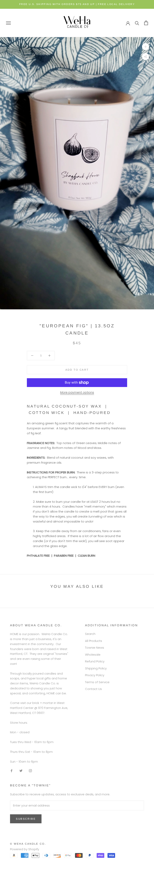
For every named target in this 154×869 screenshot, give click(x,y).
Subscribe (26, 818)
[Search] (137, 23)
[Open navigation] (8, 23)
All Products (93, 641)
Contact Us (93, 689)
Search (90, 634)
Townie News (94, 647)
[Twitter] (20, 770)
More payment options (77, 392)
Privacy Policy (94, 675)
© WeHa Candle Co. (28, 843)
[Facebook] (11, 770)
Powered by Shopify (24, 849)
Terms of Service (97, 682)
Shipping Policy (96, 668)
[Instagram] (30, 770)
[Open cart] (146, 23)
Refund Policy (94, 661)
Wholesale (92, 654)
